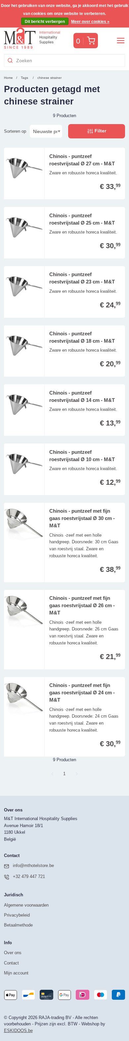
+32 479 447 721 (29, 876)
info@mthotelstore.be (33, 865)
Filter (99, 130)
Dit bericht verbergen (45, 21)
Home (8, 78)
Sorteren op (15, 131)
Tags (24, 78)
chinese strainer (49, 78)
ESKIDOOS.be (18, 1030)
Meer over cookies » (90, 21)
